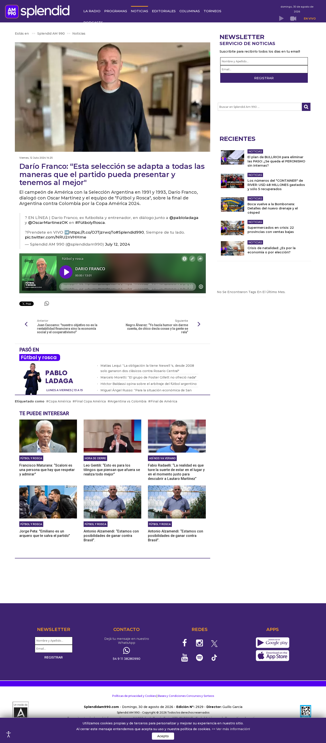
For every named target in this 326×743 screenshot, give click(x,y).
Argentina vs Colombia (128, 401)
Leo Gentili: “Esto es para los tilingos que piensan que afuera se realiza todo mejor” (112, 469)
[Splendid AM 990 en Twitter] (214, 643)
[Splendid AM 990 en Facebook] (185, 643)
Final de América (164, 401)
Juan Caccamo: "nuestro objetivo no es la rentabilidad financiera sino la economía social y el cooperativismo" (67, 328)
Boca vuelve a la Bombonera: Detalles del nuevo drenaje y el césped (272, 208)
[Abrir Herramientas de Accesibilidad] (8, 734)
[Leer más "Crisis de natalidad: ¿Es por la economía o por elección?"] (232, 248)
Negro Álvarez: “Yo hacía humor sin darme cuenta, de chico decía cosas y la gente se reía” (157, 328)
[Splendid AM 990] (38, 11)
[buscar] (306, 107)
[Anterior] (26, 324)
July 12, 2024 (117, 244)
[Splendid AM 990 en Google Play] (272, 643)
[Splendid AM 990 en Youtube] (185, 658)
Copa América (60, 401)
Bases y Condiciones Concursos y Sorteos (186, 696)
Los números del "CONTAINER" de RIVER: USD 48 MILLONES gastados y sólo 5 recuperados (276, 185)
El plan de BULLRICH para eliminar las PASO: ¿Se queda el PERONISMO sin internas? (276, 161)
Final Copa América (90, 401)
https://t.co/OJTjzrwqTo (92, 232)
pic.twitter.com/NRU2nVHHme (55, 237)
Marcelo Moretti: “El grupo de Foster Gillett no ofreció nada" (148, 377)
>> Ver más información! (231, 729)
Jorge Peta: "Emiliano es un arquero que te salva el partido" (44, 533)
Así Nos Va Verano (162, 458)
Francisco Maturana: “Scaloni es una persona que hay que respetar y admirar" (47, 469)
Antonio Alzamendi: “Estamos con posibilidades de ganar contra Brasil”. (111, 535)
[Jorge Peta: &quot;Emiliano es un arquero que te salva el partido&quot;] (48, 502)
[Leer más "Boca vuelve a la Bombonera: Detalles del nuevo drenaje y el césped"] (232, 204)
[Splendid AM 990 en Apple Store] (272, 656)
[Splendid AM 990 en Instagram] (199, 643)
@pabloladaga (183, 217)
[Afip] (305, 712)
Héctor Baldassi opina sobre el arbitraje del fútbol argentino (148, 384)
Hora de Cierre (95, 458)
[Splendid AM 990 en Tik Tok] (214, 657)
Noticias (255, 151)
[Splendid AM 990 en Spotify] (199, 658)
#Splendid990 (130, 232)
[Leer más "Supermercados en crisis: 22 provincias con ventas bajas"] (232, 228)
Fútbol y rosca (39, 357)
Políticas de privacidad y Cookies (134, 696)
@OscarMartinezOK (48, 222)
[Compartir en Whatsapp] (46, 303)
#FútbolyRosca (90, 222)
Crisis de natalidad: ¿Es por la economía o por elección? (271, 250)
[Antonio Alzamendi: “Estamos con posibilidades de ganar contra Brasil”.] (112, 502)
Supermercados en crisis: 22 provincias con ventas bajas (270, 230)
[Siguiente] (199, 324)
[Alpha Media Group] (21, 712)
